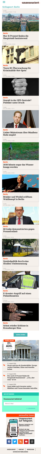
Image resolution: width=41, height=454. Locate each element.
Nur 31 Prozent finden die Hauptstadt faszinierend (15, 37)
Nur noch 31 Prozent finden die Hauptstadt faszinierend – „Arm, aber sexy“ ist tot (21, 378)
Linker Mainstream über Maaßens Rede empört (20, 133)
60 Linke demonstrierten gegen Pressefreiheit (18, 230)
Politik (5, 10)
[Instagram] (32, 441)
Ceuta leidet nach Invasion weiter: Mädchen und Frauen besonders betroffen (22, 387)
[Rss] (20, 441)
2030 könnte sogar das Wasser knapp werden (18, 165)
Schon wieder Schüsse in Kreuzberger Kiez (15, 326)
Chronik (5, 300)
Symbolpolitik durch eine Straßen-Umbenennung (16, 262)
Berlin (5, 33)
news (4, 268)
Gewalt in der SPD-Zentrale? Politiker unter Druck (17, 101)
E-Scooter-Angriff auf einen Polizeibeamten (17, 294)
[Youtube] (26, 441)
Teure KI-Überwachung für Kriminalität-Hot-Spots (17, 69)
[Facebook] (9, 441)
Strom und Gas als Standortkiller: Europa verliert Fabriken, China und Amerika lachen (22, 367)
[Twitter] (14, 441)
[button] (4, 2)
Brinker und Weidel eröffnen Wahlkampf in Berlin (17, 198)
